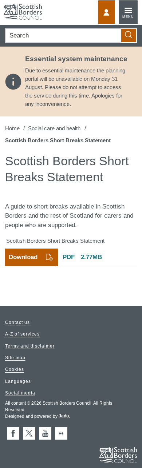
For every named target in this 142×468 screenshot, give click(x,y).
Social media (20, 393)
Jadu (64, 416)
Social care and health (54, 128)
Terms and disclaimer (30, 346)
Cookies (14, 369)
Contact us (17, 322)
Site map (15, 357)
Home (12, 128)
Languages (18, 381)
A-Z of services (22, 334)
